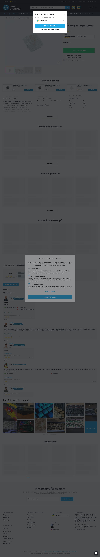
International (43, 20)
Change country (50, 25)
